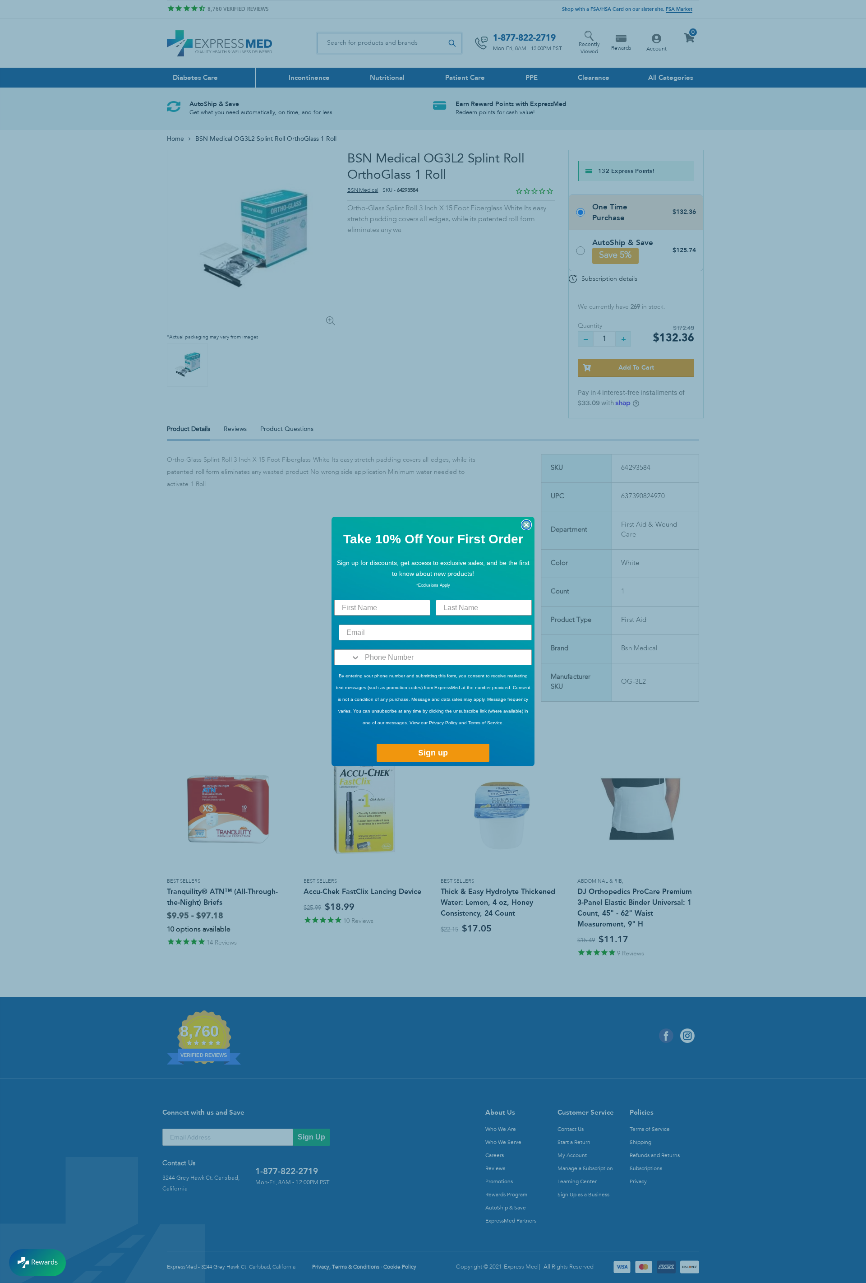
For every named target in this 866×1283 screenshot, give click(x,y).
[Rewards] (37, 1262)
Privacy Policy (443, 722)
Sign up (433, 752)
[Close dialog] (526, 524)
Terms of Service (485, 722)
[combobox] (347, 657)
